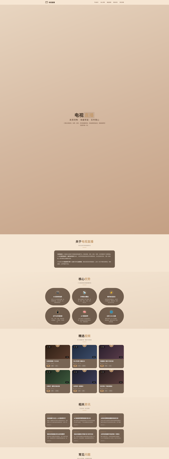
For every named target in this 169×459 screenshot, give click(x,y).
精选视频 (109, 2)
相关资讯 (115, 2)
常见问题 (122, 2)
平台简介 (96, 2)
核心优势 (103, 2)
